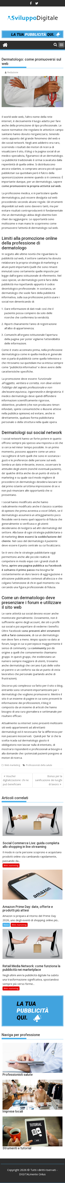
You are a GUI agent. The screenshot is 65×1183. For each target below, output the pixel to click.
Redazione (12, 72)
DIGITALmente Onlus (32, 1174)
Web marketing (12, 765)
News (6, 924)
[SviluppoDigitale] (5, 44)
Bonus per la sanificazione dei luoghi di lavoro (48, 780)
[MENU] (61, 44)
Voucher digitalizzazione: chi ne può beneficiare (16, 780)
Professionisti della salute (39, 765)
